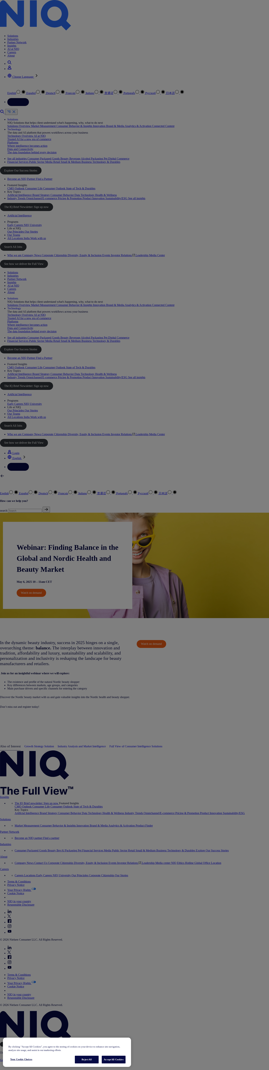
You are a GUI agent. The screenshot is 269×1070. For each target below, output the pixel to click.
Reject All (87, 1059)
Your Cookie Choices (21, 1059)
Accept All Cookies (113, 1059)
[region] (67, 1052)
